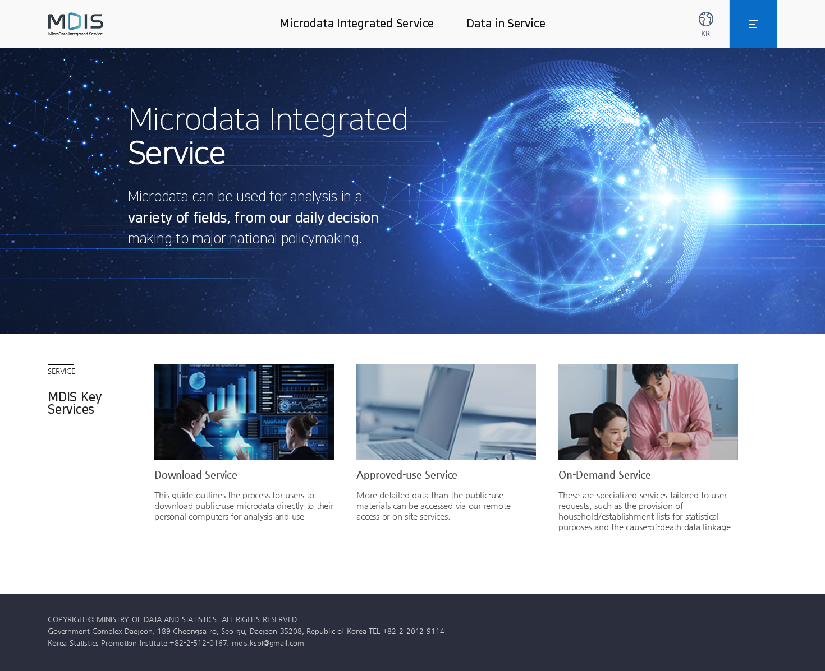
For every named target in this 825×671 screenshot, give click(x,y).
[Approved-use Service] (446, 412)
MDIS (104, 24)
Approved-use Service (406, 474)
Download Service (195, 474)
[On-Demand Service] (648, 412)
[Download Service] (244, 412)
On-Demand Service (604, 474)
